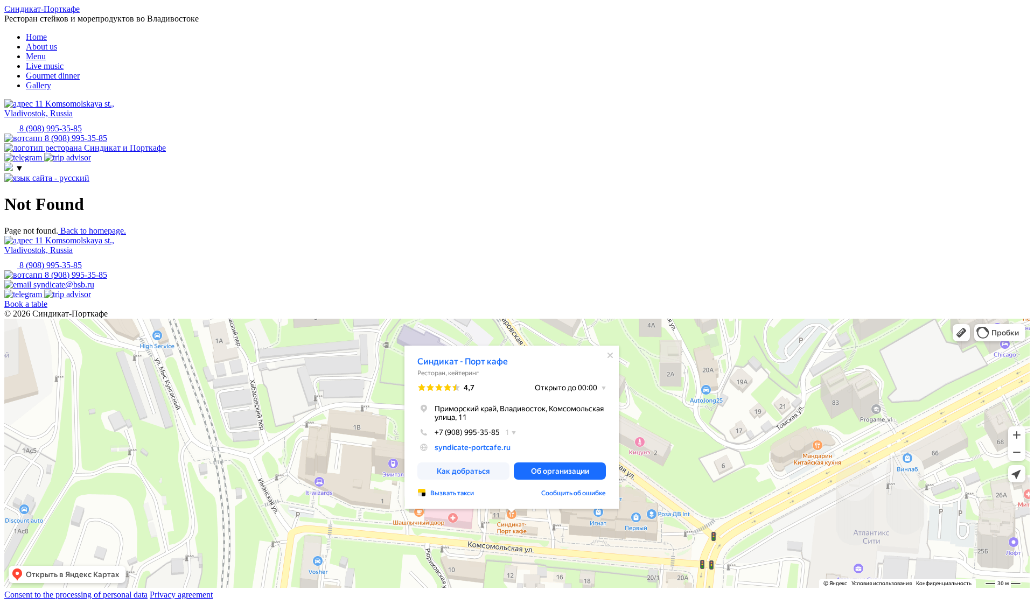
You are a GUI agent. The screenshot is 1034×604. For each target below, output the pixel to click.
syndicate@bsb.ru (62, 284)
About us (41, 46)
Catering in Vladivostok (34, 337)
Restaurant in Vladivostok (37, 330)
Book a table (25, 303)
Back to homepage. (92, 230)
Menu (36, 56)
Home (36, 36)
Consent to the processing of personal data (76, 594)
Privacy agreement (181, 594)
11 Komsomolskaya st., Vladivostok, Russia (59, 245)
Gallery (38, 85)
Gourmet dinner (53, 75)
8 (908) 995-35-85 (49, 265)
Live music (45, 66)
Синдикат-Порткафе (42, 8)
